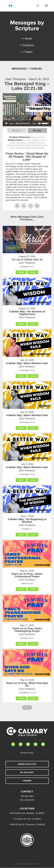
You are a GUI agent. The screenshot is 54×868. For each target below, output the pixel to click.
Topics (28, 52)
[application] (27, 123)
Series (28, 38)
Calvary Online (31, 140)
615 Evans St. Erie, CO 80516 (27, 818)
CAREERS (27, 780)
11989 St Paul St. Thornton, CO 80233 (27, 824)
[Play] (6, 123)
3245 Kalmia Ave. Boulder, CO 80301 (27, 813)
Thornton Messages (16, 145)
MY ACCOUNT (27, 772)
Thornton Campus (35, 142)
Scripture (28, 45)
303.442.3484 (27, 796)
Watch (18, 130)
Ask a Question (27, 799)
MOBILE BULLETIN (27, 764)
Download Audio (36, 147)
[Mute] (39, 123)
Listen (38, 130)
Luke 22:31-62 (38, 137)
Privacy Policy (27, 752)
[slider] (23, 123)
